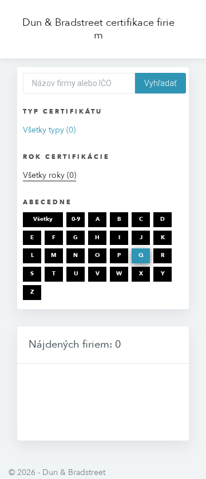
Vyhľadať (160, 83)
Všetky (43, 219)
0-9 (76, 219)
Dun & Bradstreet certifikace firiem (98, 28)
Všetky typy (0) (49, 129)
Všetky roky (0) (49, 175)
